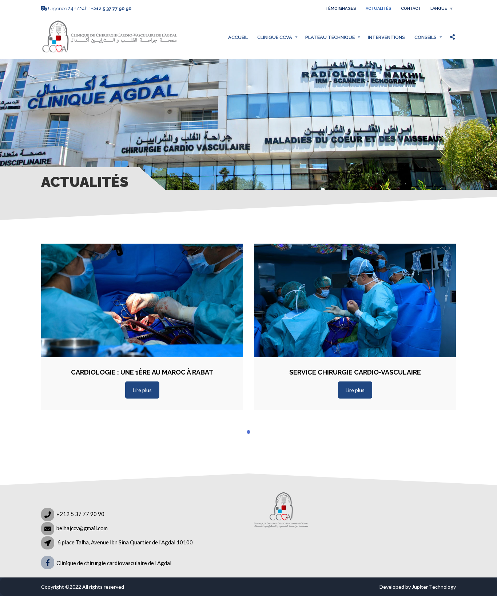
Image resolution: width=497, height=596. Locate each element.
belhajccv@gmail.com (82, 528)
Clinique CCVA (274, 37)
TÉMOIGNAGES (340, 8)
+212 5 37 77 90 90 (80, 514)
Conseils (425, 37)
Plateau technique (330, 37)
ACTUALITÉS (378, 8)
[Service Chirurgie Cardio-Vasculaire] (355, 300)
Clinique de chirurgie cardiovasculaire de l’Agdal (113, 563)
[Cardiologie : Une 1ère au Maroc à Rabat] (142, 300)
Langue (438, 8)
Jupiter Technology (434, 587)
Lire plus (142, 390)
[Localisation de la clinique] (408, 528)
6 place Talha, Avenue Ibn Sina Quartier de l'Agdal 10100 (125, 542)
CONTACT (411, 8)
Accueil (238, 37)
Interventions (386, 37)
